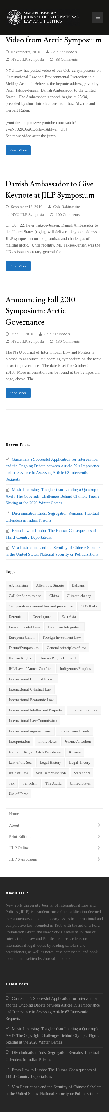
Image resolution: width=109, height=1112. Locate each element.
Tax (12, 783)
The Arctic (53, 783)
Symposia (36, 59)
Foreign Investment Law (62, 637)
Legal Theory (79, 762)
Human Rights (20, 658)
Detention (16, 616)
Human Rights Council (58, 658)
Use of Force (18, 794)
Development (43, 616)
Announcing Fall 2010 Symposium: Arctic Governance (40, 311)
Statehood (82, 773)
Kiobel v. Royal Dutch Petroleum (35, 752)
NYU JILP (19, 59)
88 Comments (67, 59)
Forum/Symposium (24, 648)
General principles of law (66, 648)
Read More (18, 150)
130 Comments (68, 341)
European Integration (64, 627)
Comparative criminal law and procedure (41, 606)
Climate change (79, 596)
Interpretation (19, 741)
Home (14, 814)
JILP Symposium (23, 859)
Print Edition (20, 837)
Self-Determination (51, 773)
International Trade (75, 731)
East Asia (69, 616)
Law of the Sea (20, 762)
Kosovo (75, 752)
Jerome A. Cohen (78, 741)
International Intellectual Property (35, 710)
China (54, 596)
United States (80, 783)
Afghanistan (18, 585)
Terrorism (30, 783)
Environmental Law (24, 627)
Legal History (50, 762)
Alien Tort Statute (50, 585)
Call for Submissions (25, 596)
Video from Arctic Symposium (54, 40)
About (14, 825)
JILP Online (19, 848)
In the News (47, 741)
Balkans (78, 585)
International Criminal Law (30, 689)
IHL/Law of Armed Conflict (30, 668)
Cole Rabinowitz (64, 52)
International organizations (30, 731)
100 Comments (68, 214)
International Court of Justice (32, 679)
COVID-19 (89, 606)
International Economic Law (31, 700)
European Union (22, 637)
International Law (84, 710)
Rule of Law (18, 773)
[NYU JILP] (43, 17)
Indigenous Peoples (75, 668)
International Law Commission (33, 720)
